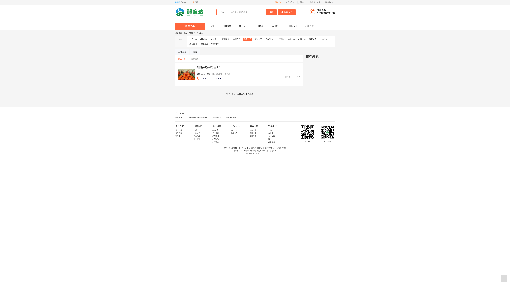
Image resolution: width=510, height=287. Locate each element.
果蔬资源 (178, 133)
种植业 (196, 130)
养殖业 (177, 136)
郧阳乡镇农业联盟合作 (209, 67)
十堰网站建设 (231, 118)
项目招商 (243, 26)
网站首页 (278, 2)
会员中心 (289, 2)
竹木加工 (271, 136)
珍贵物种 (215, 44)
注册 (192, 2)
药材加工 (258, 39)
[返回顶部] (504, 278)
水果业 (270, 133)
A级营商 (215, 130)
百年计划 (269, 39)
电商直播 (236, 39)
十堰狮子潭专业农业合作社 (198, 118)
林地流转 (204, 39)
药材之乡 (226, 39)
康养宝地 (193, 44)
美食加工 (200, 33)
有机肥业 (204, 44)
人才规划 (215, 142)
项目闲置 (253, 136)
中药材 (270, 130)
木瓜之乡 (193, 39)
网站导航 (328, 2)
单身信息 (234, 133)
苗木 (269, 139)
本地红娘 (234, 130)
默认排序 (181, 59)
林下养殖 (197, 139)
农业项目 (276, 26)
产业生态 (215, 133)
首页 (213, 26)
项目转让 (253, 133)
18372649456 (281, 148)
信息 (222, 12)
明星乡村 (293, 26)
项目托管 (253, 130)
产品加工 (197, 136)
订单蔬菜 (280, 39)
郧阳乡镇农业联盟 (203, 74)
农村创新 (260, 26)
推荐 (195, 52)
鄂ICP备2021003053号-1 (255, 153)
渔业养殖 (271, 142)
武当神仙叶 (179, 118)
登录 (197, 2)
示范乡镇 (215, 139)
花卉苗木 (215, 39)
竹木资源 (178, 130)
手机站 (302, 2)
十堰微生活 (217, 118)
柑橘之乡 (302, 39)
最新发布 (195, 59)
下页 (247, 94)
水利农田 (197, 133)
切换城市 (185, 2)
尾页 (251, 94)
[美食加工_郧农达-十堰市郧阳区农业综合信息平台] (190, 12)
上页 (243, 94)
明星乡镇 (309, 26)
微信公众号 (316, 2)
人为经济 (324, 39)
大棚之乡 (291, 39)
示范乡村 (215, 136)
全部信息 (182, 52)
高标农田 (313, 39)
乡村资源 (227, 26)
